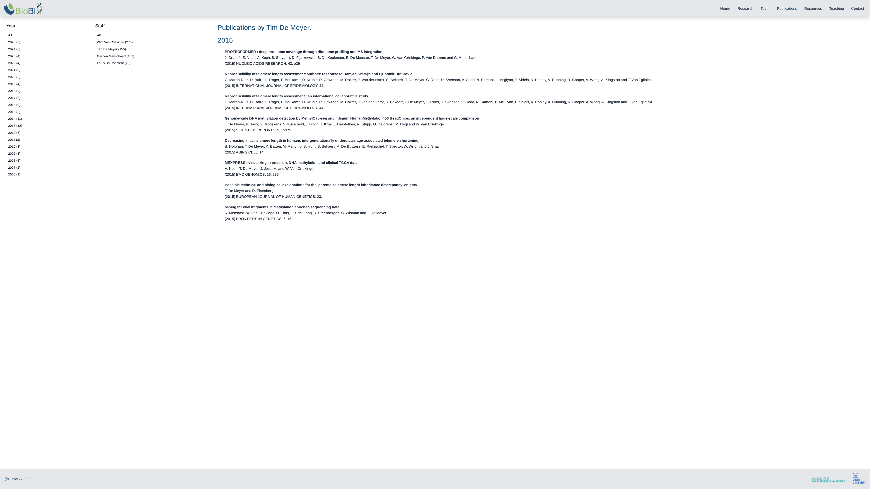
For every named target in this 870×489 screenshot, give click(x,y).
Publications (787, 8)
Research (745, 8)
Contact (857, 8)
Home (725, 8)
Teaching (836, 8)
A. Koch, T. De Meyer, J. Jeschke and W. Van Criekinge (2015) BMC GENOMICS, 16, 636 (291, 168)
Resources (813, 8)
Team (765, 8)
